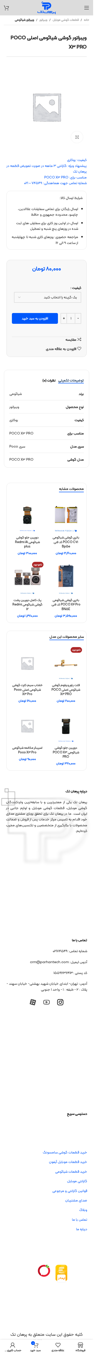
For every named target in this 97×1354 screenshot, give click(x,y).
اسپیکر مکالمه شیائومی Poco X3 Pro (27, 750)
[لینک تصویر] (61, 1273)
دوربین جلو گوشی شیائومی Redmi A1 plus (27, 542)
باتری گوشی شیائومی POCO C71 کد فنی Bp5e (66, 542)
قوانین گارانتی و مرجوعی (69, 1191)
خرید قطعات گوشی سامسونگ (65, 1152)
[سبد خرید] (6, 8)
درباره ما (81, 1229)
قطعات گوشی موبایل (66, 19)
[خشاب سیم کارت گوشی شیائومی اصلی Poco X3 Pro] (27, 663)
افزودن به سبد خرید (35, 318)
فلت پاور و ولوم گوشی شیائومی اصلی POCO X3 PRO (65, 689)
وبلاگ (83, 1210)
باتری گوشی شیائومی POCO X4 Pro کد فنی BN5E (65, 604)
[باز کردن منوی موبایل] (86, 8)
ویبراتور (43, 19)
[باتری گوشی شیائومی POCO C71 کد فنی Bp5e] (66, 515)
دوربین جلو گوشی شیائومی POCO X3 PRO (66, 752)
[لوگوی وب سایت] (46, 7)
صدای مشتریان (76, 1200)
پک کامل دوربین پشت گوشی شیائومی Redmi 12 (27, 604)
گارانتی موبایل (77, 1181)
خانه (86, 19)
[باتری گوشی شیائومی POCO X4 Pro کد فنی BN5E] (66, 578)
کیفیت (76, 287)
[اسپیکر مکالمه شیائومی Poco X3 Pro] (27, 726)
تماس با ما (79, 1219)
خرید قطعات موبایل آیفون (68, 1162)
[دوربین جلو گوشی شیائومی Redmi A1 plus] (27, 515)
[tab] (71, 380)
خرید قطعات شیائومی (71, 1171)
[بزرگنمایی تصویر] (77, 137)
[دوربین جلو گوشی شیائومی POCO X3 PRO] (66, 726)
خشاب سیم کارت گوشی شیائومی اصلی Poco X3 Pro (27, 689)
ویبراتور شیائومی (24, 19)
